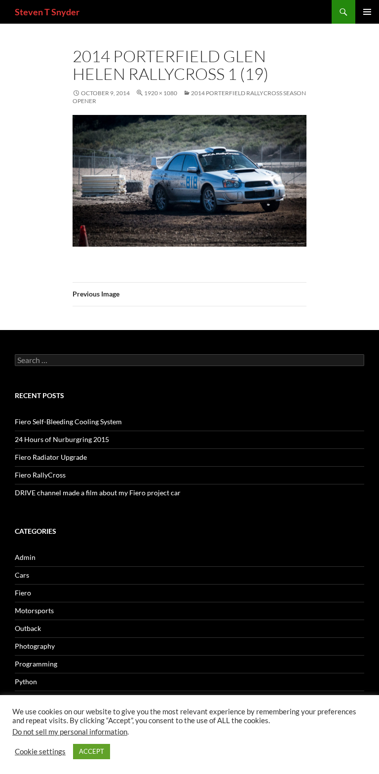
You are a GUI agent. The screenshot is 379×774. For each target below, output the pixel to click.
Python (26, 681)
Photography (35, 646)
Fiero (23, 593)
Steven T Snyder (47, 11)
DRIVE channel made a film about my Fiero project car (98, 492)
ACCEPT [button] (91, 751)
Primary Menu (367, 12)
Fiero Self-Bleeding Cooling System (68, 421)
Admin (25, 557)
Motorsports (34, 610)
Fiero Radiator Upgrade (51, 457)
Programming (36, 664)
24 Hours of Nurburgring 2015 (62, 439)
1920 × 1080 (160, 93)
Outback (28, 628)
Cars (22, 575)
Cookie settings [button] (40, 751)
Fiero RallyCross (40, 475)
